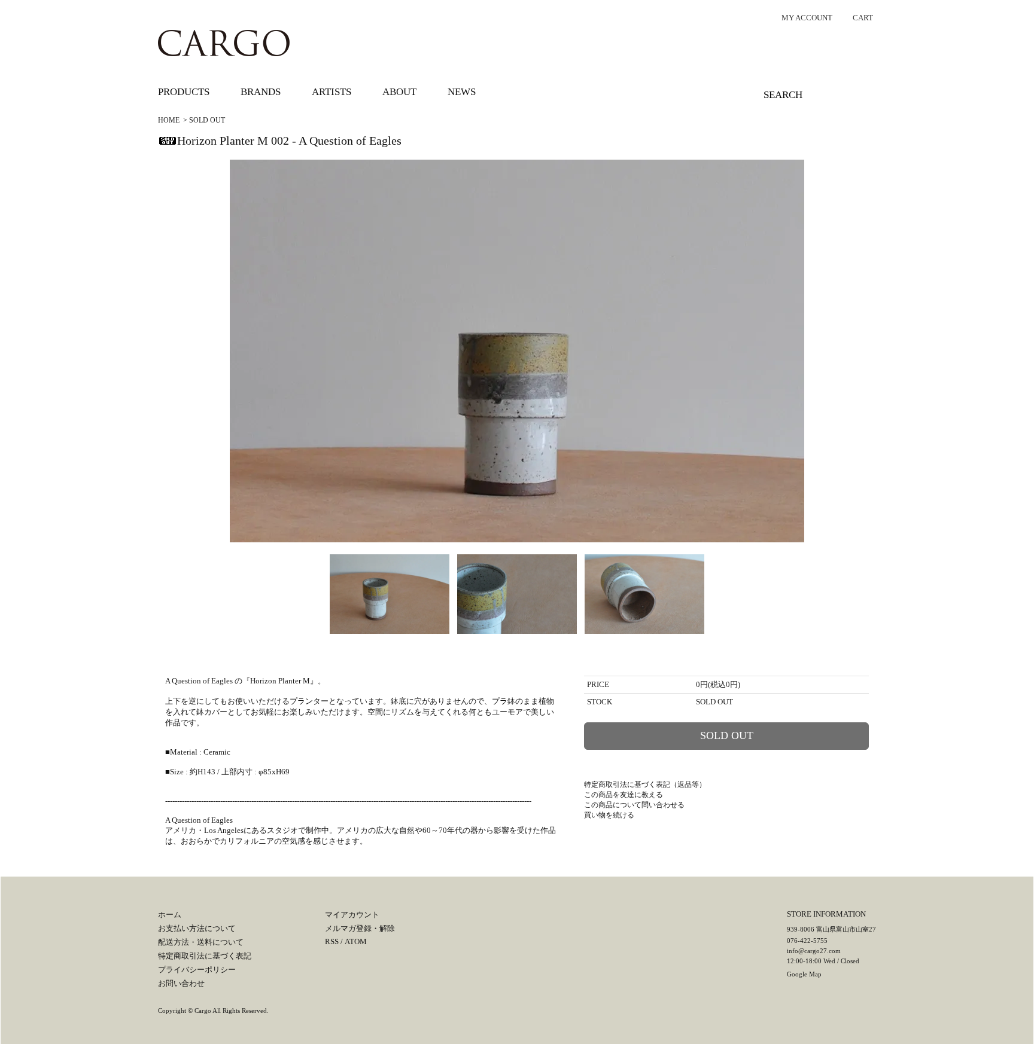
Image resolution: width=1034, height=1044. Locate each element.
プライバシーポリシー (197, 969)
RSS (332, 941)
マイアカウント (352, 914)
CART (863, 17)
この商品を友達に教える (623, 794)
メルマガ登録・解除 (360, 928)
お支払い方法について (197, 928)
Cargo (202, 1010)
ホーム (169, 914)
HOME (169, 120)
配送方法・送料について (201, 942)
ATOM (356, 941)
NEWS (462, 91)
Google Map (804, 974)
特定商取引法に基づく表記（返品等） (645, 784)
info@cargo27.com (814, 950)
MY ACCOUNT (806, 17)
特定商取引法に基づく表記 (204, 955)
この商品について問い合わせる (634, 805)
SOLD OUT (207, 120)
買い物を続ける (609, 815)
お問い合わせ (181, 983)
